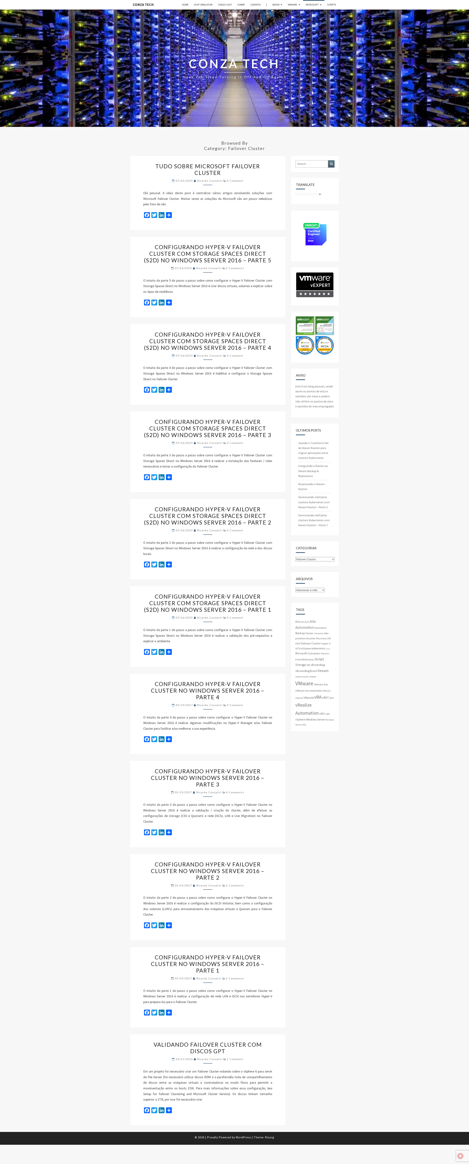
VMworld (309, 697)
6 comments (235, 792)
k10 (302, 648)
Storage (300, 665)
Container (318, 633)
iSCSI (297, 648)
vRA (318, 697)
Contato (255, 4)
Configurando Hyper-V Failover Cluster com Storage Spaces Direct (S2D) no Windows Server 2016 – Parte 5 (207, 253)
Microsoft (312, 4)
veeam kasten (302, 676)
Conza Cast (225, 4)
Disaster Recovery (316, 638)
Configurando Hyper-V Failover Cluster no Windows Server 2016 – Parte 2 (207, 871)
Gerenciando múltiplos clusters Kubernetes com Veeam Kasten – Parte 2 (314, 502)
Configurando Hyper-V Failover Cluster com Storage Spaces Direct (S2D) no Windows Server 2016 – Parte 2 (207, 516)
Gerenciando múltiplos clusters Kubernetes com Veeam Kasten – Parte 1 (314, 520)
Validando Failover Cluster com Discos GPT (208, 1047)
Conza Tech (143, 4)
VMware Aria (321, 684)
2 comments (235, 268)
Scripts (331, 4)
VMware (292, 4)
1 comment (235, 1059)
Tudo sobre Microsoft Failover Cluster (207, 169)
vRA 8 (331, 698)
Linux (328, 649)
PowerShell (301, 659)
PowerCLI (325, 653)
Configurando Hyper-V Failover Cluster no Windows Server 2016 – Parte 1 (207, 964)
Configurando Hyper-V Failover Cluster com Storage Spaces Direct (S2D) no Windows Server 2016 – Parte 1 (207, 603)
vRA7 (325, 698)
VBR (308, 665)
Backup (300, 633)
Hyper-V (326, 643)
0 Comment (235, 180)
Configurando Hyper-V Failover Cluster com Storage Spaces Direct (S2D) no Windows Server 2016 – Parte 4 (207, 341)
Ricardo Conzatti (209, 180)
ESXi (297, 643)
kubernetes (318, 648)
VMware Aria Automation (308, 690)
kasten (307, 648)
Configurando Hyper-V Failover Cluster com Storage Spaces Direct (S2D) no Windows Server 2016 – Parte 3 (207, 428)
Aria (297, 621)
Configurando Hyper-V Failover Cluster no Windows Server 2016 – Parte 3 (207, 778)
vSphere (300, 719)
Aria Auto (305, 621)
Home (185, 4)
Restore (311, 659)
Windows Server (315, 719)
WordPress (243, 1137)
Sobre (241, 4)
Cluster (309, 633)
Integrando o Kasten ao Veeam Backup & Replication (313, 471)
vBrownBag (318, 665)
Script (319, 659)
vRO (322, 713)
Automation (320, 627)
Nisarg (269, 1137)
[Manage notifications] (460, 1156)
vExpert (312, 676)
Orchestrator (314, 653)
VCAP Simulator (203, 4)
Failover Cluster (311, 643)
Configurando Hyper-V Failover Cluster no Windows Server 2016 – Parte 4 (207, 690)
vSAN (327, 714)
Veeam (275, 4)
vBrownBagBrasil (306, 671)
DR (329, 638)
